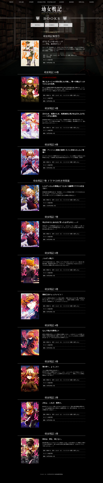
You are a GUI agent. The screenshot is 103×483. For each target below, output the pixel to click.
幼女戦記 (52, 9)
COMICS (51, 25)
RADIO (92, 2)
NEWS (11, 2)
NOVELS (37, 25)
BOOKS (71, 2)
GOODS (61, 2)
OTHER (66, 25)
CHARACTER (41, 2)
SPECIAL (81, 2)
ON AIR (21, 2)
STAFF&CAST (51, 2)
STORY (31, 2)
